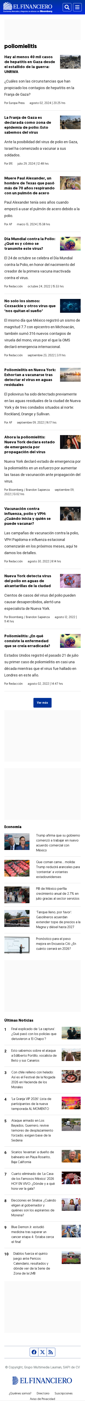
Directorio (43, 1393)
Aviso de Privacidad (42, 1399)
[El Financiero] (27, 7)
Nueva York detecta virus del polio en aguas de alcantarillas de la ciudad (27, 581)
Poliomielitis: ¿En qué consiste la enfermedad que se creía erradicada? (27, 641)
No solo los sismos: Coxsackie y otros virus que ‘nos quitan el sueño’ (30, 306)
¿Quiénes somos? (20, 1393)
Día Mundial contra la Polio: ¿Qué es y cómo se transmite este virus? (29, 244)
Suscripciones (63, 1393)
